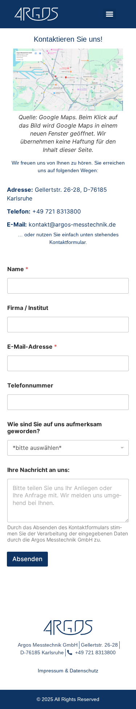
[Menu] (109, 14)
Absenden (27, 559)
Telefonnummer (30, 385)
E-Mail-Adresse (32, 346)
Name (17, 269)
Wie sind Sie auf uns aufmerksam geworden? (54, 428)
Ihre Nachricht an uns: (38, 470)
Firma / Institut (27, 307)
